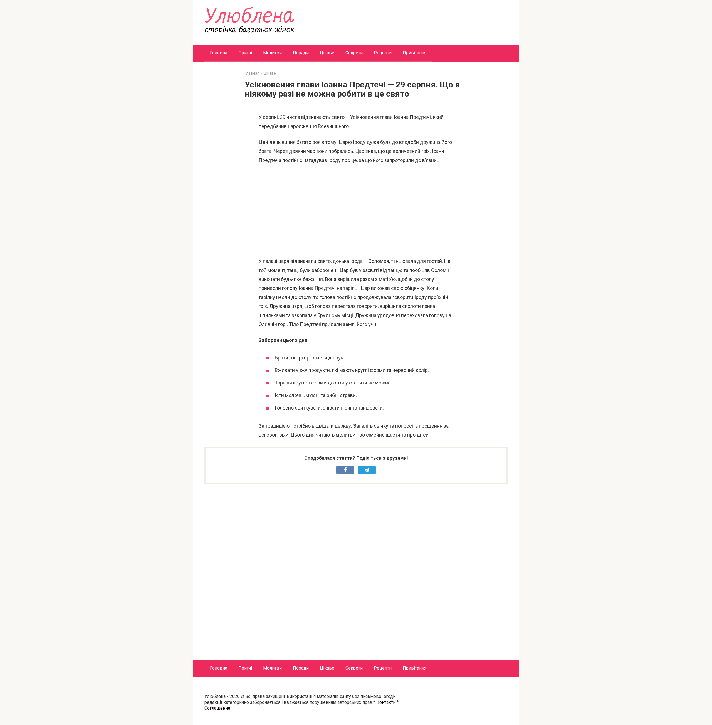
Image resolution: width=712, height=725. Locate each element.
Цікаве (327, 52)
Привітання (414, 52)
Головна (218, 52)
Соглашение (217, 708)
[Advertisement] (356, 211)
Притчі (245, 52)
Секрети (354, 52)
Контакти (385, 702)
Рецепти (383, 52)
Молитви (272, 52)
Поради (301, 52)
